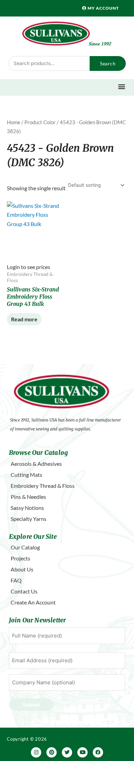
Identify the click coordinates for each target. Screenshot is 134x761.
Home (13, 122)
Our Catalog (25, 547)
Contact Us (24, 591)
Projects (20, 558)
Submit (31, 704)
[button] (121, 86)
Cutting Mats (26, 474)
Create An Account (33, 602)
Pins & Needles (28, 496)
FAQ (16, 580)
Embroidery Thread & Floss (43, 485)
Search (107, 63)
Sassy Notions (27, 507)
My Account (103, 8)
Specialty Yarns (28, 518)
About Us (22, 569)
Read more (24, 319)
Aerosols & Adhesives (36, 463)
